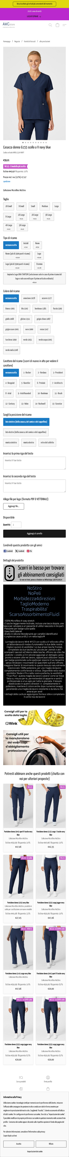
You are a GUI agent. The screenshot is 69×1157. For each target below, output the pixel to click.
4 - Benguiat (10, 383)
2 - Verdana (42, 372)
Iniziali (25, 245)
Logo (39, 255)
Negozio (17, 42)
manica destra (28, 442)
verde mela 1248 (11, 350)
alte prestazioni (44, 42)
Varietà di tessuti (29, 42)
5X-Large (22, 227)
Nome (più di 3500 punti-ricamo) (17, 255)
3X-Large (48, 216)
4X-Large (8, 227)
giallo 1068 (9, 319)
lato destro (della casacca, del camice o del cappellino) (25, 432)
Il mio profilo (48, 1082)
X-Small (21, 206)
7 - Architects (57, 383)
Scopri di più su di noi (10, 1136)
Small (33, 206)
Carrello (48, 1093)
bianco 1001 (10, 308)
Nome (37, 245)
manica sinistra (11, 442)
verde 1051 (27, 340)
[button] (34, 4)
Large (57, 206)
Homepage (6, 42)
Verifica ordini (21, 1093)
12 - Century (10, 404)
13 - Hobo (24, 404)
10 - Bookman (43, 393)
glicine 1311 (25, 319)
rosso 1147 (44, 329)
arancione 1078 (29, 298)
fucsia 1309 (57, 308)
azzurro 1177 (47, 298)
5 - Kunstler (25, 383)
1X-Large (21, 216)
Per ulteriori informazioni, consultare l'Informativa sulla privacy (24, 1132)
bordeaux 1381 (40, 308)
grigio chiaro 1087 (43, 319)
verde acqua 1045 (45, 340)
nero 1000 (29, 329)
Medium (45, 206)
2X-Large (35, 216)
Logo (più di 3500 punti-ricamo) (17, 266)
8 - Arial (8, 393)
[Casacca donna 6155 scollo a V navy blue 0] (34, 93)
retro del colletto (47, 442)
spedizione (6, 182)
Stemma (39, 266)
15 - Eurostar (57, 404)
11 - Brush (58, 393)
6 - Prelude (41, 383)
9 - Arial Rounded (24, 393)
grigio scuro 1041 (12, 329)
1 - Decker (27, 372)
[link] (34, 17)
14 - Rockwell (40, 404)
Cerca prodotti (21, 1082)
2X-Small (8, 206)
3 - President (58, 372)
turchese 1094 (11, 340)
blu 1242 (24, 308)
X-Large (8, 217)
